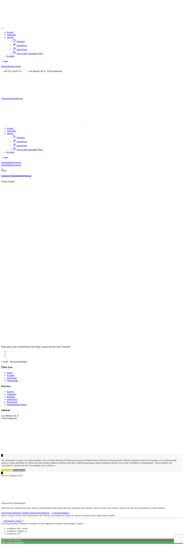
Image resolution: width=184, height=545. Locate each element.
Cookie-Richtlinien (61, 513)
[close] (2, 473)
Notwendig (6, 513)
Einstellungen (19, 470)
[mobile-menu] (2, 28)
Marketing (17, 513)
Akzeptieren (6, 470)
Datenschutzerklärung (40, 513)
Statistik (26, 513)
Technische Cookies (12, 521)
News (3, 170)
